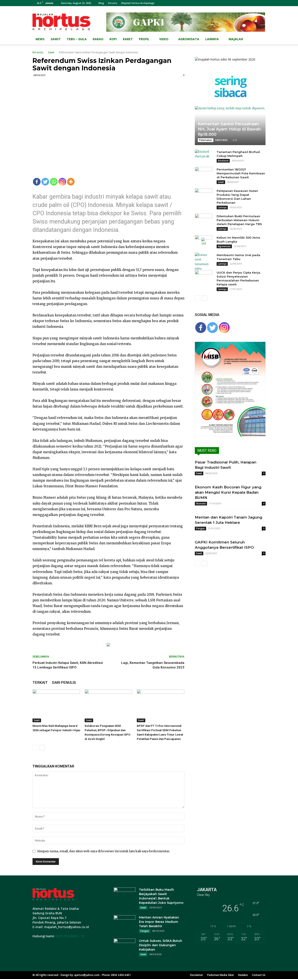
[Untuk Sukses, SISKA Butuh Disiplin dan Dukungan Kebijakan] (124, 946)
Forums (112, 3)
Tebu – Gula (77, 39)
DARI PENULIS (64, 682)
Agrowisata (188, 39)
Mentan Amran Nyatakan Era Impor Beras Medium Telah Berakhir (159, 921)
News (40, 39)
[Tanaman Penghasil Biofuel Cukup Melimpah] (203, 156)
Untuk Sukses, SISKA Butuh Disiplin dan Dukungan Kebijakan (160, 945)
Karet (128, 39)
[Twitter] (45, 182)
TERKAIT (40, 682)
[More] (71, 182)
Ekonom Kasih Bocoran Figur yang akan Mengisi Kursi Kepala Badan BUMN (228, 492)
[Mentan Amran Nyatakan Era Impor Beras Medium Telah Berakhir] (124, 922)
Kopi (113, 39)
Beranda (38, 52)
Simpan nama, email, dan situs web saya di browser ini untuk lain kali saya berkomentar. (103, 851)
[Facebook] (37, 182)
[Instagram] (62, 182)
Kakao (98, 39)
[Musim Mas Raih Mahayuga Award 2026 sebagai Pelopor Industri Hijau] (56, 705)
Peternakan (205, 140)
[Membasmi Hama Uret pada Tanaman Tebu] (203, 262)
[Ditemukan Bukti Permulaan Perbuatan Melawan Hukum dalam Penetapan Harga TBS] (203, 220)
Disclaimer (196, 975)
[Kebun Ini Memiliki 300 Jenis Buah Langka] (203, 241)
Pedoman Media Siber (220, 975)
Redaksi (243, 975)
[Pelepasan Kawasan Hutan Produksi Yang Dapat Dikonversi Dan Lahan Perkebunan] (203, 194)
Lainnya (212, 39)
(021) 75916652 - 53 (70, 936)
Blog (101, 3)
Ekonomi (201, 503)
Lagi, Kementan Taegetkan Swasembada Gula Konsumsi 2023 (152, 665)
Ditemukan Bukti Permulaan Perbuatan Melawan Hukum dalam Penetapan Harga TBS (239, 220)
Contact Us (258, 975)
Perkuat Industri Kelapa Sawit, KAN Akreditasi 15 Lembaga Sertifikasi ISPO (68, 665)
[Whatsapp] (54, 182)
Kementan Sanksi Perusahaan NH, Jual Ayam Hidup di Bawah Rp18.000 (229, 129)
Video (163, 39)
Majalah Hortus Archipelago (137, 3)
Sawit (56, 39)
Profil (144, 39)
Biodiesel (223, 160)
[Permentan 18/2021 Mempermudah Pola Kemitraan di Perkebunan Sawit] (203, 173)
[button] (260, 39)
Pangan (200, 528)
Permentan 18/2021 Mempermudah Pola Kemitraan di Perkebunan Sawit (241, 173)
